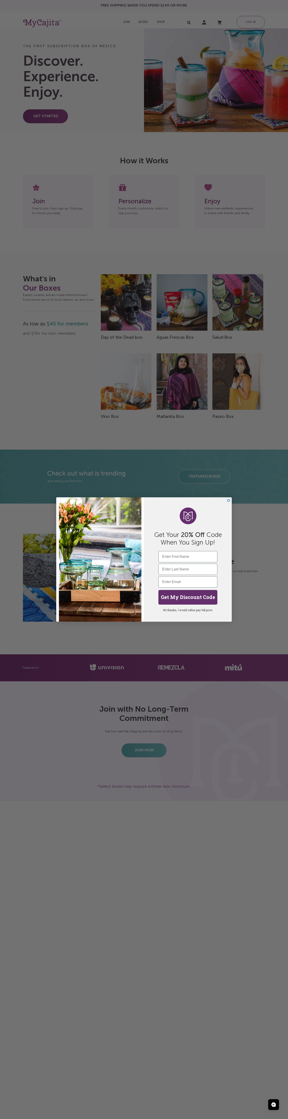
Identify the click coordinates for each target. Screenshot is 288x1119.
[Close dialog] (228, 500)
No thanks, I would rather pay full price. (188, 610)
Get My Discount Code (188, 597)
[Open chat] (273, 1104)
